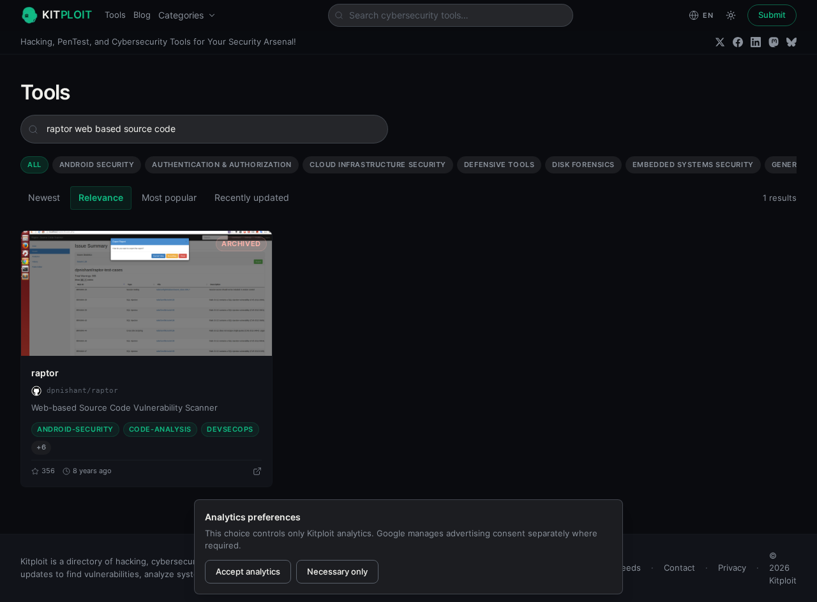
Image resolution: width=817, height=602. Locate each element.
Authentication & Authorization (222, 164)
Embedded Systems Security (693, 164)
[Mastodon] (773, 42)
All (34, 164)
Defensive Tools (499, 164)
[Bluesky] (791, 42)
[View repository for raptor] (257, 471)
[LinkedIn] (756, 42)
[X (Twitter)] (720, 42)
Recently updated (251, 197)
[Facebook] (738, 42)
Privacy (732, 567)
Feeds (629, 567)
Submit (772, 15)
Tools (115, 15)
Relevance (101, 197)
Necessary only (337, 571)
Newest (44, 197)
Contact (679, 567)
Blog (142, 15)
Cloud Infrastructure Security (378, 164)
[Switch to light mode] (731, 15)
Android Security (97, 164)
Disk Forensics (583, 164)
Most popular (169, 197)
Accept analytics (248, 571)
